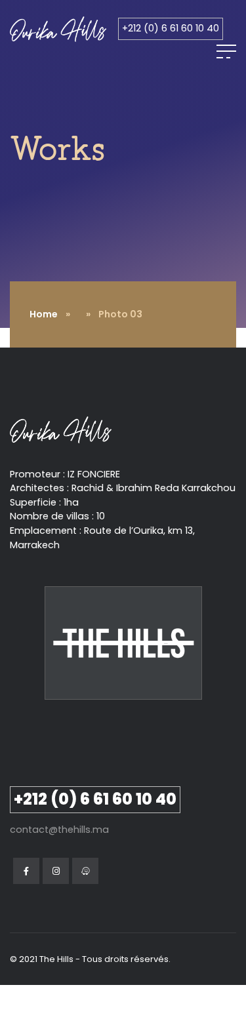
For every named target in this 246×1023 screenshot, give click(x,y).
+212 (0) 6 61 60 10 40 (170, 28)
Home (44, 314)
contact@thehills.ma (59, 829)
